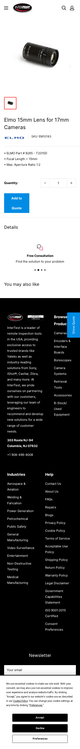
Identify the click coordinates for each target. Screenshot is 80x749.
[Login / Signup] (72, 8)
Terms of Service (57, 538)
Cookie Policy (55, 531)
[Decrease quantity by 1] (45, 183)
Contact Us (53, 484)
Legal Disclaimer (57, 583)
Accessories (63, 395)
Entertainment (17, 556)
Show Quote (73, 325)
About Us (51, 491)
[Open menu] (6, 8)
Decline (40, 728)
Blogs (49, 515)
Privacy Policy (55, 523)
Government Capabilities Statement (54, 596)
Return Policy (55, 567)
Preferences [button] (36, 705)
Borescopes (62, 360)
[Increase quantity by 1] (71, 183)
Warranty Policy (56, 575)
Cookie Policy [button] (20, 701)
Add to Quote (16, 203)
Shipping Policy (56, 560)
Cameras (60, 333)
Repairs (50, 507)
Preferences (40, 738)
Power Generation (20, 511)
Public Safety (16, 526)
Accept (40, 717)
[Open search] (64, 8)
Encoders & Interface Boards (62, 346)
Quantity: (11, 183)
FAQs (49, 499)
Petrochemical (17, 519)
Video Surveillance (20, 548)
